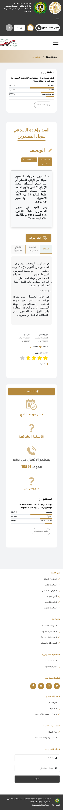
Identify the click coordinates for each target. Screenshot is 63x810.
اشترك (37, 779)
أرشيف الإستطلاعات (43, 105)
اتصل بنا (56, 805)
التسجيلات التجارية (29, 159)
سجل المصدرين (44, 159)
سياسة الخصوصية (40, 805)
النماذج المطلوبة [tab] (18, 249)
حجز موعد (35, 237)
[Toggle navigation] (57, 19)
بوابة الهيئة (51, 57)
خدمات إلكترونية (45, 164)
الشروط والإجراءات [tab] (33, 249)
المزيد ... (36, 57)
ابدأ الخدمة (30, 391)
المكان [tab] (46, 249)
